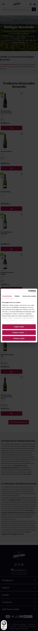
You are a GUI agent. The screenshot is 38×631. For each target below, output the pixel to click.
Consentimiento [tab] (7, 296)
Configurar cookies (18, 332)
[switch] (3, 628)
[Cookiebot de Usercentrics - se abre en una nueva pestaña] (28, 291)
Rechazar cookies (19, 338)
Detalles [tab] (17, 296)
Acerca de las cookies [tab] (29, 296)
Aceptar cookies (19, 326)
